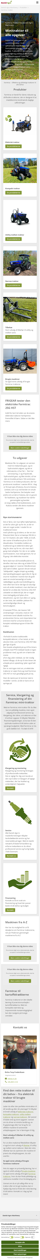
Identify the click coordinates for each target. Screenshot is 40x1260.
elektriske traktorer (25, 1112)
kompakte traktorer (11, 1114)
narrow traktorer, (20, 1117)
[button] (20, 146)
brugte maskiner (28, 1171)
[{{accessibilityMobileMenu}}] (37, 2)
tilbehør (26, 1145)
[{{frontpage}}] (6, 2)
